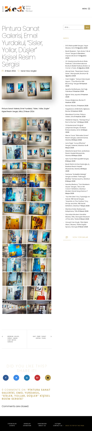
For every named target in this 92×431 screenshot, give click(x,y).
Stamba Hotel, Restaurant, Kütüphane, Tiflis (75, 210)
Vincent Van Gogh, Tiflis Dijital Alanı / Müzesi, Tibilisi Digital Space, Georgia (76, 224)
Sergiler (34, 71)
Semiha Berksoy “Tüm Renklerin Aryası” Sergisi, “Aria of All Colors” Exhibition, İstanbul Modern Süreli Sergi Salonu (77, 187)
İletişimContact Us (57, 425)
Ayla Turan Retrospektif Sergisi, (77, 159)
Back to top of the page (74, 426)
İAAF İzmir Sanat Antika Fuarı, (39, 337)
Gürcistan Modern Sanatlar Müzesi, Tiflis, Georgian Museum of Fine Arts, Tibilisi (77, 216)
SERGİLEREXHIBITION (27, 425)
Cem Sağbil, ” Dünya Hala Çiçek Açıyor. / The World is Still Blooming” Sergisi (77, 81)
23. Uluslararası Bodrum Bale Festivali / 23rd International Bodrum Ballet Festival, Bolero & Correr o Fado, (77, 64)
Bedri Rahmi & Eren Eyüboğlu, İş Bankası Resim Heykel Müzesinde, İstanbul (77, 166)
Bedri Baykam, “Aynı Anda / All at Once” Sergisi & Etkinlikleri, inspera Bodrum (77, 53)
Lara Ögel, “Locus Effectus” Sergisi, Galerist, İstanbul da (76, 144)
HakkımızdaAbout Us (42, 425)
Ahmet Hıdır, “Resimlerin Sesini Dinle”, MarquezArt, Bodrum (77, 72)
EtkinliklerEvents (12, 425)
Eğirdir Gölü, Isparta (72, 95)
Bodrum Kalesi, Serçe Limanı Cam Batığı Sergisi (13, 339)
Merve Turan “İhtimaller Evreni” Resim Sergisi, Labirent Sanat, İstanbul (77, 137)
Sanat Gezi (25, 71)
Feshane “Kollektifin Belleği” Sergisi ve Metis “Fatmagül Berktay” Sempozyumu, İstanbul (77, 176)
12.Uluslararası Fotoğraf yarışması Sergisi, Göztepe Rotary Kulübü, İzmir (75, 127)
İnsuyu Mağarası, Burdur (74, 100)
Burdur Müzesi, (71, 106)
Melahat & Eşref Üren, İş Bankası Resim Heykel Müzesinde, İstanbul (77, 153)
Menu (85, 8)
